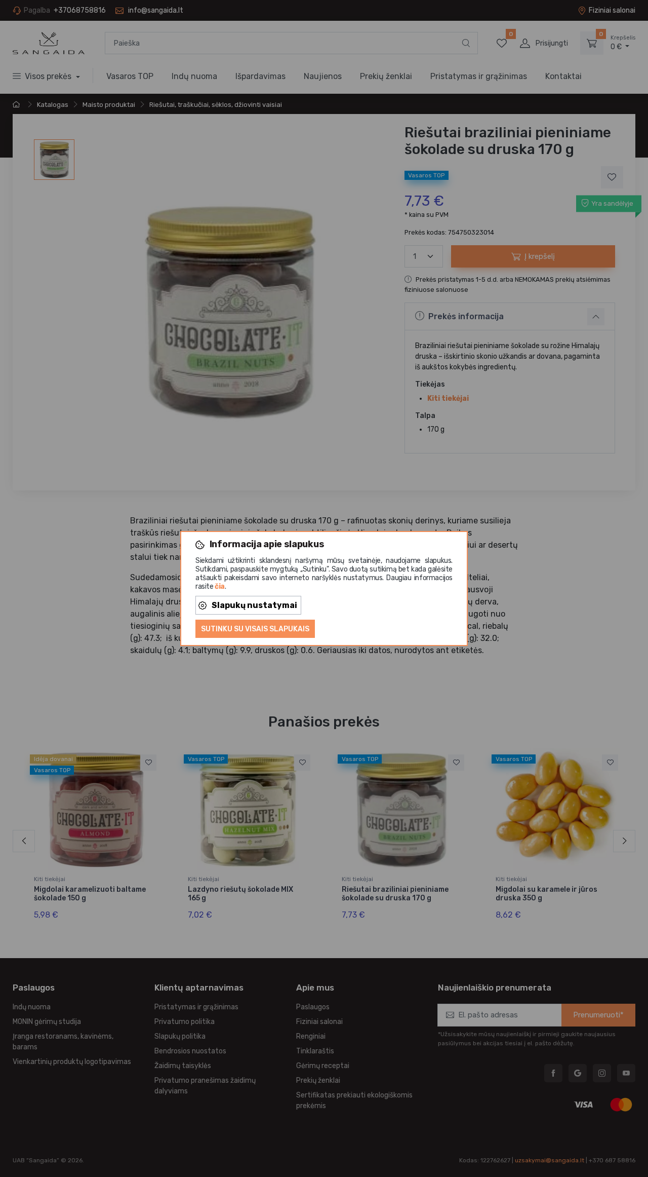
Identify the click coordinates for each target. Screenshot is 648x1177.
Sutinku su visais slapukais (255, 629)
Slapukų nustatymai (254, 605)
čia (220, 586)
